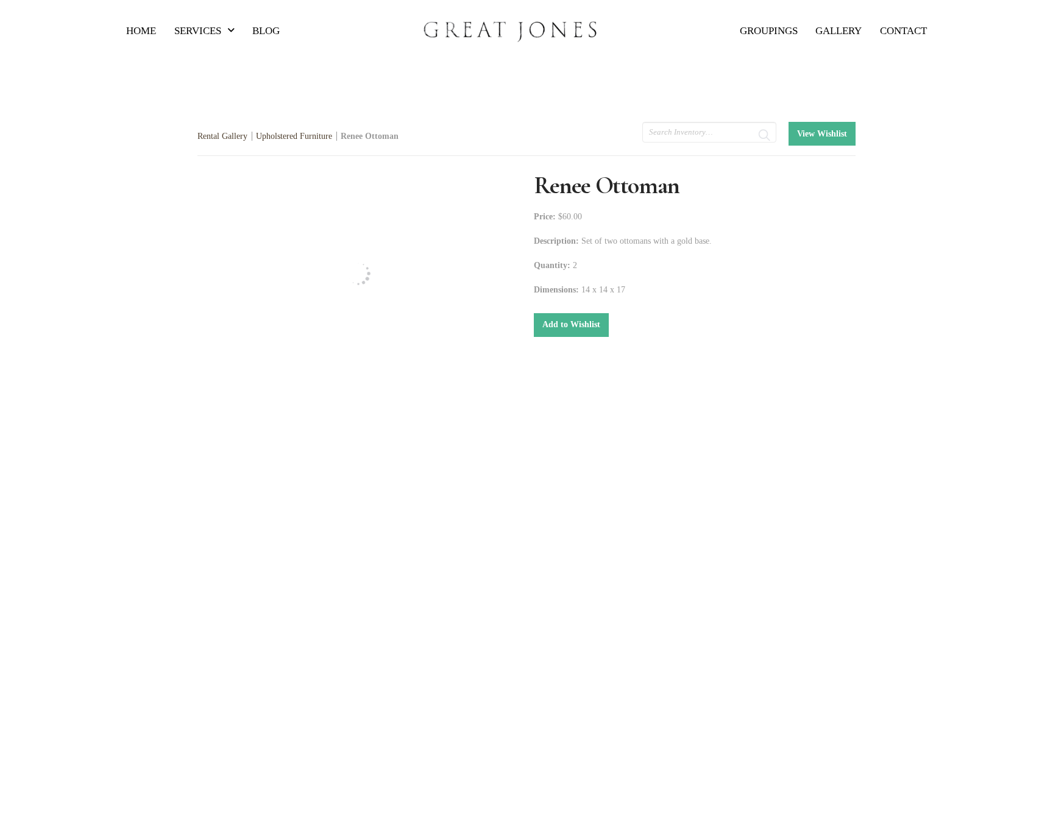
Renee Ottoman (370, 136)
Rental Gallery (222, 136)
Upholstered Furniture (294, 136)
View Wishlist (822, 133)
